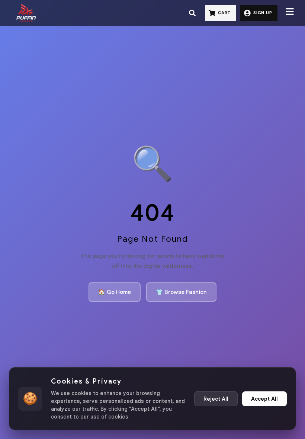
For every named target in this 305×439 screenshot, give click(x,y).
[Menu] (290, 13)
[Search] (192, 13)
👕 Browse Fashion (181, 292)
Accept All (264, 398)
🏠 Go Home (114, 292)
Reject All (215, 398)
